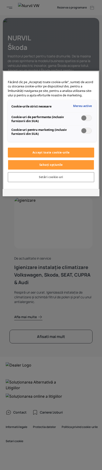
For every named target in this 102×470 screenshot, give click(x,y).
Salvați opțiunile (51, 165)
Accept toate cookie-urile (51, 152)
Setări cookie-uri (51, 177)
